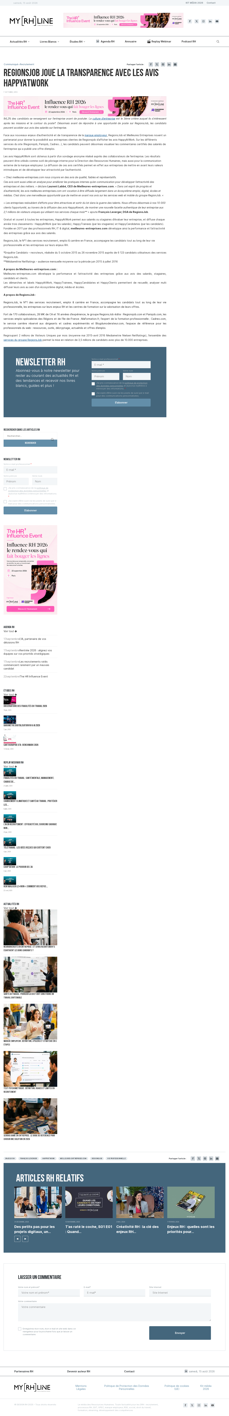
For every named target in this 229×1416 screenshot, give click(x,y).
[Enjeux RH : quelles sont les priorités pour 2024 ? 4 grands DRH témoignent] (191, 1202)
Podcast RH (189, 41)
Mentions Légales (81, 1387)
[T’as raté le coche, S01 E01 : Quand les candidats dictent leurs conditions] (89, 1202)
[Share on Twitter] (157, 64)
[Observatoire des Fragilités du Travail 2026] (10, 700)
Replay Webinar (161, 41)
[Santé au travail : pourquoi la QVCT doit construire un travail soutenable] (30, 974)
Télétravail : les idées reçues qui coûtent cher (27, 847)
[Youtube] (217, 21)
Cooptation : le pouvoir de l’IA (18, 867)
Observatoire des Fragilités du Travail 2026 (25, 706)
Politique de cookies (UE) (177, 1387)
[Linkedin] (210, 21)
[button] (17, 1239)
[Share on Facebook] (151, 64)
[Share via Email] (175, 64)
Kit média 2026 (205, 1387)
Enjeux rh (10, 1158)
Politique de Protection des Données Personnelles (126, 1387)
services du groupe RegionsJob (23, 339)
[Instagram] (203, 21)
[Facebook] (190, 21)
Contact (211, 2)
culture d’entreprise (103, 118)
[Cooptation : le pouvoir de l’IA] (10, 861)
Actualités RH (18, 41)
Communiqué (11, 64)
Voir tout (9, 631)
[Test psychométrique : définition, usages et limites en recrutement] (30, 1069)
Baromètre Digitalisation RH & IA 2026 (22, 725)
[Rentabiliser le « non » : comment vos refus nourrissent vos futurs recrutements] (10, 880)
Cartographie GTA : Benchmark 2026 (21, 745)
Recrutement (27, 64)
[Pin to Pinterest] (163, 64)
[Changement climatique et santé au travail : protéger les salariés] (10, 795)
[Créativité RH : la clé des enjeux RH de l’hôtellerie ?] (140, 1202)
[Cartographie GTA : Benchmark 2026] (10, 739)
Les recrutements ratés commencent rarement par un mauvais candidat (26, 665)
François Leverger (28, 1158)
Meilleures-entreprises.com (73, 1158)
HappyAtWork (48, 1158)
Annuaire (131, 41)
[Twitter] (196, 21)
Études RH (76, 41)
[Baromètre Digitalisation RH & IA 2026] (10, 720)
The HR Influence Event (34, 676)
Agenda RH (107, 41)
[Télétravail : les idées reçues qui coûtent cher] (10, 842)
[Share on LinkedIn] (169, 64)
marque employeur (96, 135)
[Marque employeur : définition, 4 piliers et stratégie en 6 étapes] (30, 1022)
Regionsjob (97, 1158)
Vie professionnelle (116, 1158)
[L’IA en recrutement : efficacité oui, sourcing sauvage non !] (10, 818)
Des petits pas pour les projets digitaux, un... (34, 1229)
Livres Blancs (48, 41)
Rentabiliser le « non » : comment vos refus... (26, 886)
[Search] (217, 41)
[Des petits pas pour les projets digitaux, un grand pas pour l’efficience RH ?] (38, 1202)
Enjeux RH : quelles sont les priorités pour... (191, 1229)
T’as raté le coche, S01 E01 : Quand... (88, 1229)
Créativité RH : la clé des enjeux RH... (137, 1229)
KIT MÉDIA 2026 (194, 2)
